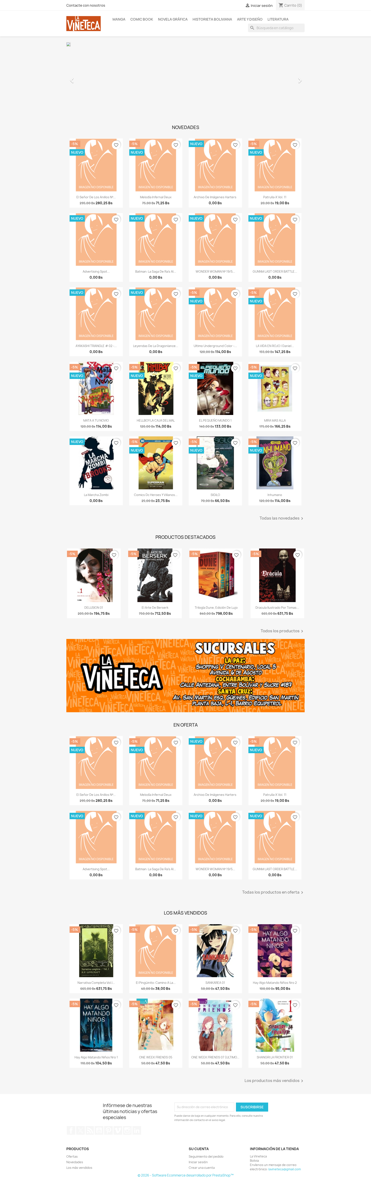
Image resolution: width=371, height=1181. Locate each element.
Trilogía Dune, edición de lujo (216, 608)
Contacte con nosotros (85, 5)
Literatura (278, 19)
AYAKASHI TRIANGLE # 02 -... (96, 346)
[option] (185, 78)
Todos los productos (283, 631)
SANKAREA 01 (215, 983)
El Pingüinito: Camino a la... (156, 983)
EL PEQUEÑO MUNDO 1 (215, 420)
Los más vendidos (79, 1168)
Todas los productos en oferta (273, 892)
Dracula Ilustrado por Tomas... (277, 608)
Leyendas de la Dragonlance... (155, 346)
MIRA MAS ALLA (275, 420)
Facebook (71, 1130)
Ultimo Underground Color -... (215, 346)
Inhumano (275, 495)
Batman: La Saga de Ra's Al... (155, 271)
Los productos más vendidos (275, 1080)
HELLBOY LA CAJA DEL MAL (156, 420)
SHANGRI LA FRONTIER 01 (275, 1057)
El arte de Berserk (155, 608)
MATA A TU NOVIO (96, 420)
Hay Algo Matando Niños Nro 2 (275, 983)
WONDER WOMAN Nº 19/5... (215, 271)
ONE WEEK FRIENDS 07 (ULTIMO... (215, 1057)
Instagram (127, 1130)
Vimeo (118, 1130)
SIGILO (215, 495)
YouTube (99, 1130)
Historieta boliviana (212, 19)
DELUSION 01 (93, 608)
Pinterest (108, 1130)
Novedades (74, 1162)
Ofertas (72, 1156)
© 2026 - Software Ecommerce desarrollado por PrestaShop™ (186, 1175)
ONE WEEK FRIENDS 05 (155, 1057)
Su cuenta (199, 1148)
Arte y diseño (250, 19)
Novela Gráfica (173, 19)
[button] (84, 78)
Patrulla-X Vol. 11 (274, 197)
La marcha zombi (96, 495)
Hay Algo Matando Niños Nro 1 (96, 1057)
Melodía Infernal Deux (156, 197)
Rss (90, 1130)
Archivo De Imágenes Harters (215, 197)
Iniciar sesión (198, 1162)
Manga (119, 19)
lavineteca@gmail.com (284, 1169)
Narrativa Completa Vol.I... (96, 983)
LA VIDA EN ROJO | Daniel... (275, 346)
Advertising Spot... (96, 271)
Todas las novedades (282, 518)
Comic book (141, 19)
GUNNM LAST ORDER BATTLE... (275, 271)
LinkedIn (136, 1130)
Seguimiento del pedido (206, 1156)
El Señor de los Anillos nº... (96, 197)
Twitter (80, 1130)
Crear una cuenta (202, 1168)
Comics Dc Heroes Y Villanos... (156, 495)
